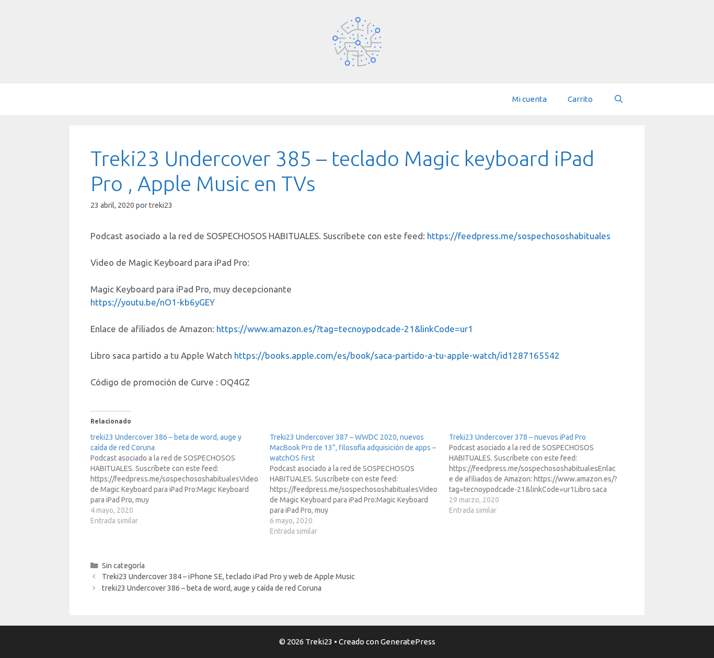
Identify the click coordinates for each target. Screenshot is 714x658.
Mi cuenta (529, 99)
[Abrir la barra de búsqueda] (618, 99)
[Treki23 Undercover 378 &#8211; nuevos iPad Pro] (538, 473)
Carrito (580, 99)
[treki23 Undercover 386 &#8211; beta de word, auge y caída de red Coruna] (180, 479)
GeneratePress (408, 641)
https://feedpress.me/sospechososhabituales (519, 236)
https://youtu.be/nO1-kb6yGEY (152, 302)
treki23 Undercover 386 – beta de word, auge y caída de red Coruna (211, 588)
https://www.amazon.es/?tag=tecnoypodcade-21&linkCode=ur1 (344, 329)
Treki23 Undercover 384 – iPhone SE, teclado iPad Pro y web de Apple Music (228, 576)
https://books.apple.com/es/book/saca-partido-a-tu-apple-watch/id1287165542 (397, 355)
